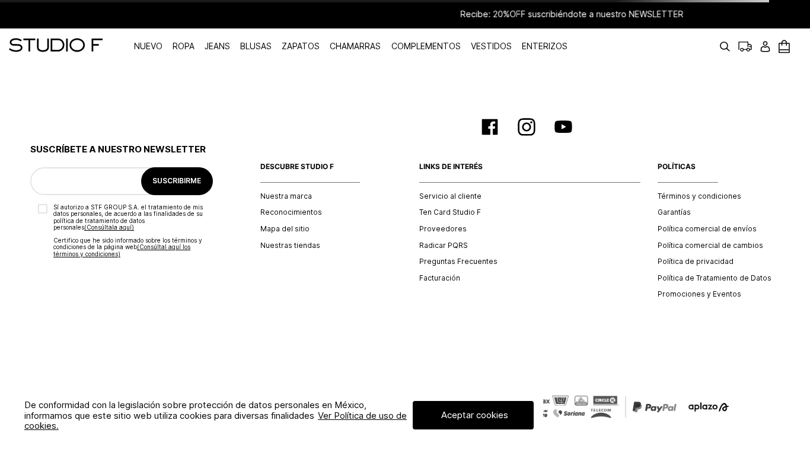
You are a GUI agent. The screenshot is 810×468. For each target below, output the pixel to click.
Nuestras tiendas (290, 245)
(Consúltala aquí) (109, 227)
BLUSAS (256, 46)
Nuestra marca (286, 196)
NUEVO (148, 46)
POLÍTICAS (677, 167)
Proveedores (443, 229)
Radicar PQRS (443, 245)
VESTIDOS (491, 46)
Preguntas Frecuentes (458, 261)
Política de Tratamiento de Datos (714, 278)
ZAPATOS (301, 46)
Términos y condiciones (699, 196)
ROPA (183, 46)
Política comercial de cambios (710, 245)
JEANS (217, 46)
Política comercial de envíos (707, 229)
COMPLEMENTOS (426, 46)
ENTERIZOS (544, 46)
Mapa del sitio (285, 229)
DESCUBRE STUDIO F (297, 167)
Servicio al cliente (450, 196)
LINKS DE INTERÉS (451, 167)
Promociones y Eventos (699, 294)
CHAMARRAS (355, 46)
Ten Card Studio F (450, 212)
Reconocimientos (291, 212)
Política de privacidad (696, 261)
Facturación (439, 278)
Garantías (674, 212)
